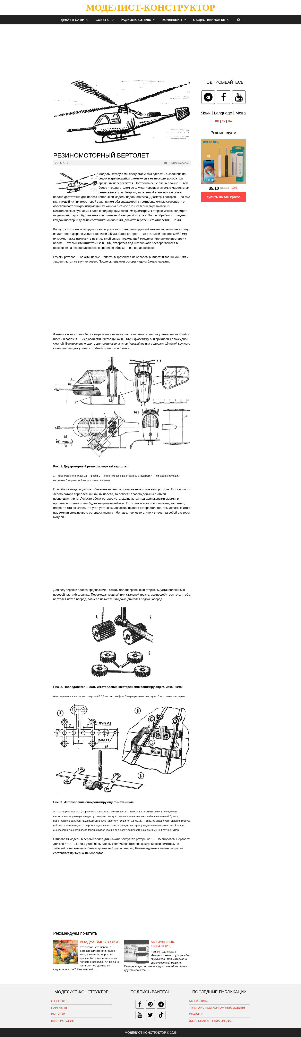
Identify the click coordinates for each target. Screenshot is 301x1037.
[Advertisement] (150, 50)
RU (217, 121)
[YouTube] (239, 97)
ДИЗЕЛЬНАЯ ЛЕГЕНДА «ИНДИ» (210, 1020)
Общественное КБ (209, 20)
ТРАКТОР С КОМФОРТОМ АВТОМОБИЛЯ (217, 1007)
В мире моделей (179, 162)
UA (230, 121)
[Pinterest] (150, 1004)
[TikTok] (161, 1015)
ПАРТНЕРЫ (59, 1007)
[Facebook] (223, 97)
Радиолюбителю (136, 20)
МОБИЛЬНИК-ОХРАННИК (163, 944)
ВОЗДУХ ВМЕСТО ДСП (100, 942)
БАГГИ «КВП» (198, 1001)
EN (223, 121)
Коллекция (172, 20)
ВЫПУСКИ (58, 1014)
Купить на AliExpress (223, 197)
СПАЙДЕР (196, 1014)
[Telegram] (208, 97)
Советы (103, 20)
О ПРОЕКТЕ (59, 1001)
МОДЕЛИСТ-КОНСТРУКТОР (150, 7)
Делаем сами (72, 20)
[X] (150, 1015)
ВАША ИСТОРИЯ (62, 1020)
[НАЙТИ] (238, 19)
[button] (88, 19)
